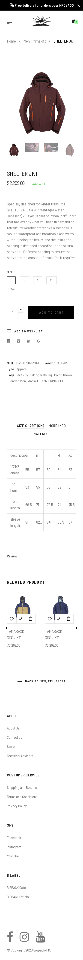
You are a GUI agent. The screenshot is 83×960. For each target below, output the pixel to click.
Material (41, 434)
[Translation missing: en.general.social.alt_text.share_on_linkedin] (29, 341)
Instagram (14, 847)
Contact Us (14, 737)
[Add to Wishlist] (11, 618)
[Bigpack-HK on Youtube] (40, 939)
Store (11, 746)
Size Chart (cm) (30, 425)
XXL (13, 289)
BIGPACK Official (18, 896)
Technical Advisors (20, 755)
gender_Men (18, 381)
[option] (41, 103)
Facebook (14, 837)
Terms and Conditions (22, 796)
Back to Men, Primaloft (45, 681)
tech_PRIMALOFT (51, 381)
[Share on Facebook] (10, 341)
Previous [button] (13, 104)
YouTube (13, 856)
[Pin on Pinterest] (39, 341)
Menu (10, 22)
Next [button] (69, 104)
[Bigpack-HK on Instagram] (24, 939)
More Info (57, 425)
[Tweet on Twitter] (19, 341)
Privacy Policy (17, 806)
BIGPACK (63, 363)
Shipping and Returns (22, 787)
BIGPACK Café (16, 887)
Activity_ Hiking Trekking (35, 375)
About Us (13, 728)
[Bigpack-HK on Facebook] (10, 939)
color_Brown (63, 375)
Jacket (33, 381)
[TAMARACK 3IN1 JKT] (30, 618)
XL (51, 280)
